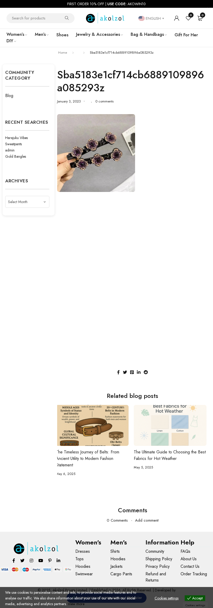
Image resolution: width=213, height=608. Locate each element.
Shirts (115, 551)
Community (154, 551)
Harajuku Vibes (16, 137)
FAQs (185, 551)
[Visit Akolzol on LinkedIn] (58, 560)
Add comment (146, 520)
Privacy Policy (157, 566)
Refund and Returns (155, 577)
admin (10, 150)
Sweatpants (13, 144)
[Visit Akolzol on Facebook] (13, 560)
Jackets (116, 566)
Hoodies (82, 566)
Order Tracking (194, 574)
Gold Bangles (15, 156)
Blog (9, 96)
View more (76, 603)
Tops (79, 559)
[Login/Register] (176, 18)
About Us (189, 559)
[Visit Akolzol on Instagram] (31, 560)
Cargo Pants (121, 574)
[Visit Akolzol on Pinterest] (49, 560)
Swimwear (84, 574)
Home (62, 52)
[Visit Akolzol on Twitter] (22, 560)
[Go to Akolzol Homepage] (36, 548)
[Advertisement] (132, 233)
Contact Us (190, 566)
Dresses (82, 551)
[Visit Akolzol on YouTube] (40, 560)
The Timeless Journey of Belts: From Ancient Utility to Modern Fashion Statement (87, 458)
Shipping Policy (158, 559)
